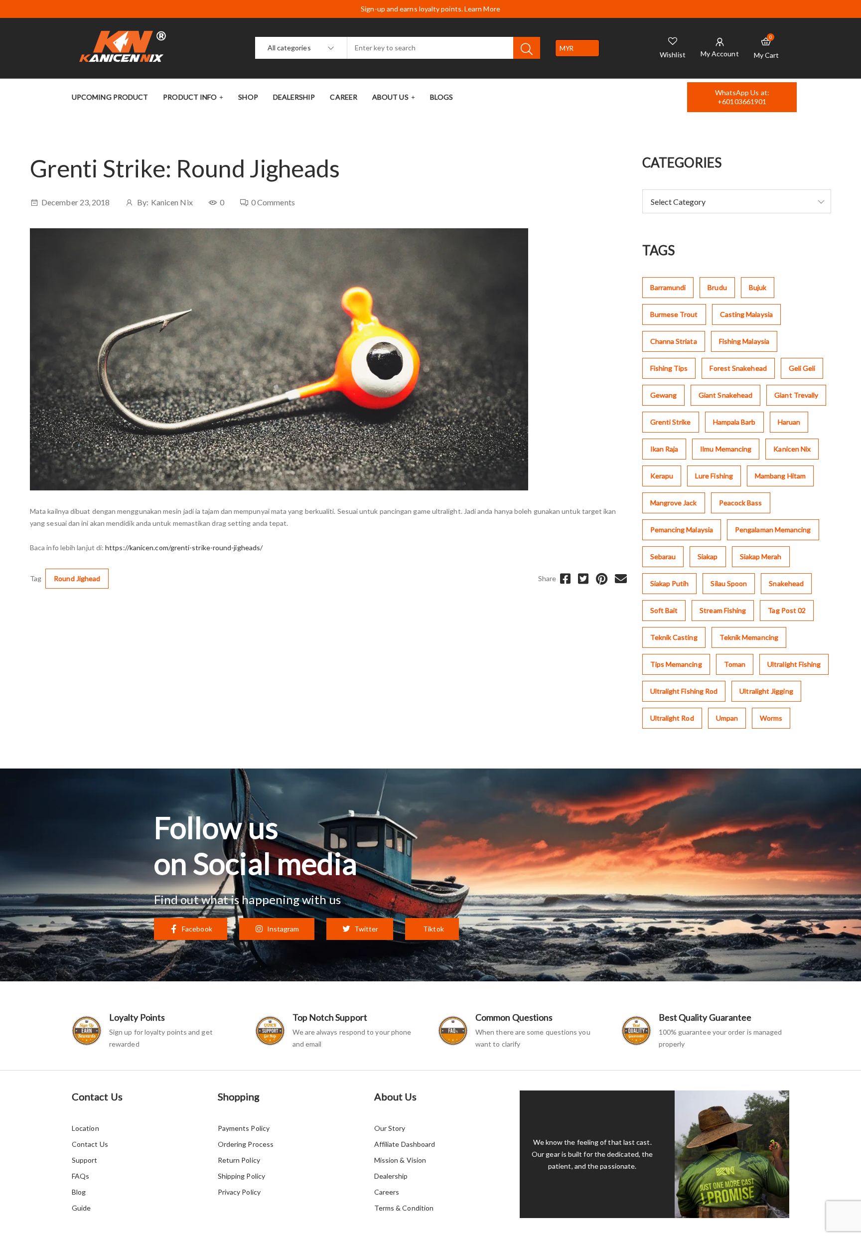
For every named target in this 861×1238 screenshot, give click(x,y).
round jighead (77, 578)
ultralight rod (672, 718)
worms (771, 718)
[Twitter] (583, 579)
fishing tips (669, 368)
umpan (727, 718)
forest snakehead (738, 368)
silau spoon (729, 583)
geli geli (802, 368)
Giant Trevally (796, 395)
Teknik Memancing (748, 637)
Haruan (789, 422)
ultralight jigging (766, 691)
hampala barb (734, 422)
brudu (717, 287)
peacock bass (740, 502)
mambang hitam (780, 475)
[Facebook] (565, 579)
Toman (734, 664)
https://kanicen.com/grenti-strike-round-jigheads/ (184, 547)
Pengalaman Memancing (773, 529)
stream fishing (723, 610)
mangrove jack (673, 502)
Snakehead (786, 583)
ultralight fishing (794, 664)
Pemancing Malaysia (681, 529)
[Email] (621, 579)
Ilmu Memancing (725, 449)
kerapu (661, 475)
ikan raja (664, 449)
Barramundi (668, 287)
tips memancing (676, 664)
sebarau (663, 556)
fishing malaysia (744, 341)
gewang (663, 395)
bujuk (757, 287)
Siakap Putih (669, 583)
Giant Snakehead (725, 395)
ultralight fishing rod (684, 691)
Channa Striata (673, 341)
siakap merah (761, 556)
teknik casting (674, 637)
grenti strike (670, 422)
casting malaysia (746, 314)
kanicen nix (792, 449)
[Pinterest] (601, 579)
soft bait (664, 610)
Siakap (708, 556)
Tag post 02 (787, 610)
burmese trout (674, 314)
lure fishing (714, 475)
